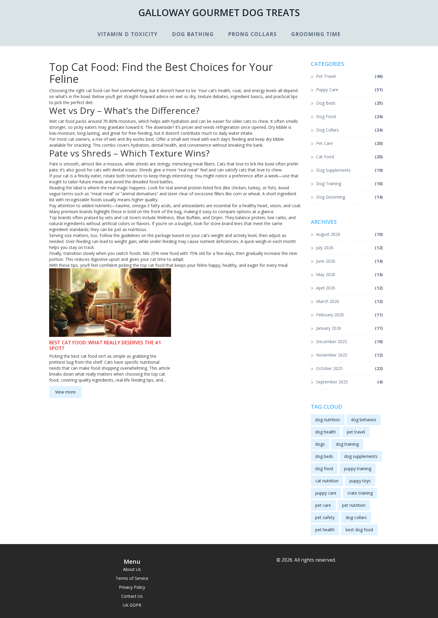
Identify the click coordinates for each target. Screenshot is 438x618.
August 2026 (349, 234)
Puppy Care (349, 89)
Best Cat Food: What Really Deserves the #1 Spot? (105, 345)
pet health (325, 529)
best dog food (359, 529)
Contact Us (132, 596)
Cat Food (349, 156)
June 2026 (349, 261)
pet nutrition (354, 505)
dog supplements (361, 456)
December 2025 (349, 341)
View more (65, 392)
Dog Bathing (193, 34)
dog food (324, 468)
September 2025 (349, 382)
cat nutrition (326, 481)
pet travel (356, 432)
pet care (323, 505)
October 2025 (349, 368)
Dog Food (349, 116)
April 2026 (349, 288)
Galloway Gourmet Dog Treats (219, 12)
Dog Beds (349, 103)
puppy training (357, 468)
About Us (132, 569)
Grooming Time (316, 34)
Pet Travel (349, 76)
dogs (320, 444)
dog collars (356, 517)
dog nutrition (327, 419)
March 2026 (349, 301)
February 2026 (349, 314)
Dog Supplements (349, 170)
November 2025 (349, 355)
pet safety (325, 517)
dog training (347, 444)
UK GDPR (132, 605)
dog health (325, 432)
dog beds (324, 456)
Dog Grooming (349, 197)
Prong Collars (252, 34)
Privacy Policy (132, 587)
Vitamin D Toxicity (127, 34)
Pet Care (349, 143)
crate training (360, 493)
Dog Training (349, 183)
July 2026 (349, 247)
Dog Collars (349, 130)
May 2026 (349, 274)
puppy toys (360, 481)
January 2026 (349, 328)
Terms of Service (132, 578)
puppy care (325, 493)
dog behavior (363, 419)
